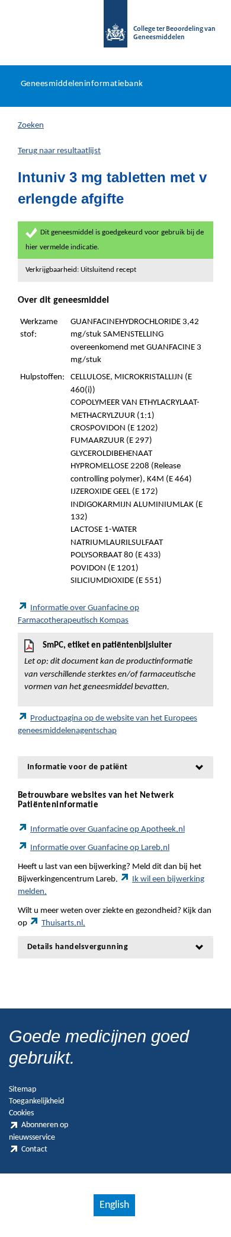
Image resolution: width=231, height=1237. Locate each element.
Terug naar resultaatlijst (59, 151)
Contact (34, 1149)
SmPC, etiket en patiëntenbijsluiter (109, 666)
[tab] (115, 767)
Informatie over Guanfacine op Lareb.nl (99, 847)
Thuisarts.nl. (63, 923)
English (114, 1205)
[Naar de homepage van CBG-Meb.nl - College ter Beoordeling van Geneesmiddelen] (115, 29)
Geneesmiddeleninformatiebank (82, 84)
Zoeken (31, 125)
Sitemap (22, 1089)
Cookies (21, 1113)
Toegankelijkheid (36, 1101)
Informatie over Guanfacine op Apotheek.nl (107, 829)
